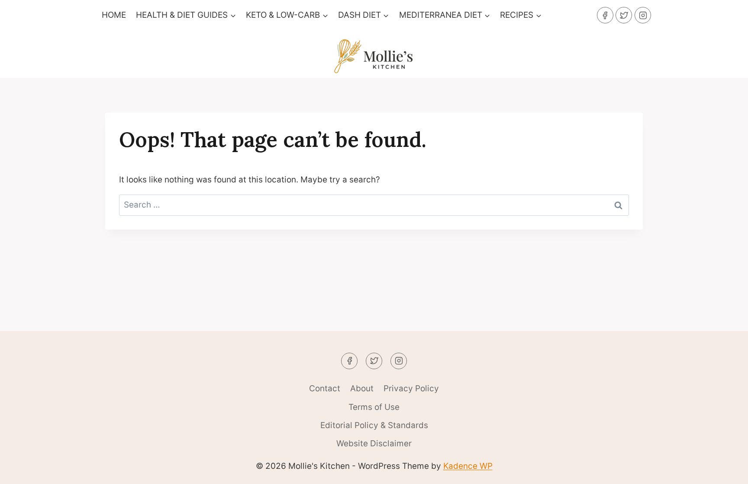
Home (114, 15)
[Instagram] (643, 15)
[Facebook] (605, 15)
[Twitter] (624, 15)
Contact (324, 388)
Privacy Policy (411, 388)
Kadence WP (468, 466)
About (362, 388)
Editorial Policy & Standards (374, 425)
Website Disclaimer (374, 443)
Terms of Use (374, 407)
